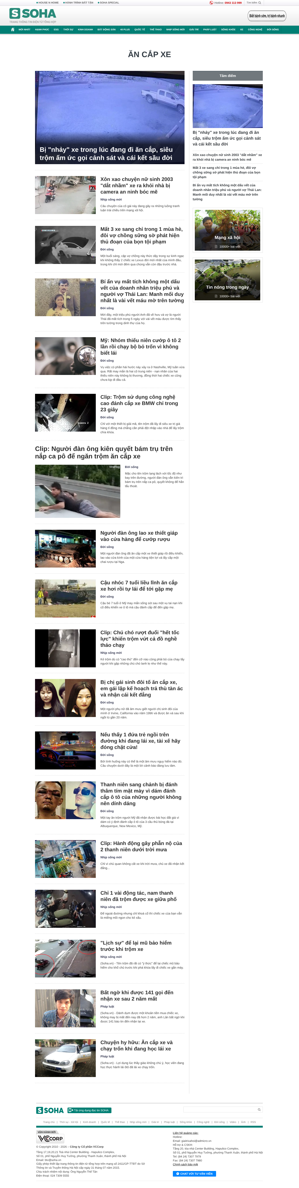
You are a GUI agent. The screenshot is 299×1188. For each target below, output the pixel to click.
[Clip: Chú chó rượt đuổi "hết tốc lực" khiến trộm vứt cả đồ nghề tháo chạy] (65, 648)
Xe (241, 29)
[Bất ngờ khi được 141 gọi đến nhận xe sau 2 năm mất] (65, 1008)
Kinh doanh (85, 29)
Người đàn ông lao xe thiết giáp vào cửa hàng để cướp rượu (139, 536)
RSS (253, 1122)
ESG (56, 29)
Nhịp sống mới (175, 29)
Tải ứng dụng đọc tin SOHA (91, 1110)
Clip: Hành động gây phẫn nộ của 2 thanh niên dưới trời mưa (141, 846)
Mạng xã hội (227, 237)
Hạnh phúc (42, 29)
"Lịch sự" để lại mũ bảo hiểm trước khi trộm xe (136, 946)
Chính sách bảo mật (185, 1164)
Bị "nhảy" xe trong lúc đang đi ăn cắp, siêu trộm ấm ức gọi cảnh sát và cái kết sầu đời (106, 153)
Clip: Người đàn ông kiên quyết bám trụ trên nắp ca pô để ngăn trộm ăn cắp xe (104, 452)
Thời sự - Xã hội (69, 1122)
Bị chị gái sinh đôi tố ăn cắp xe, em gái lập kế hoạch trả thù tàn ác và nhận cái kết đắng (141, 688)
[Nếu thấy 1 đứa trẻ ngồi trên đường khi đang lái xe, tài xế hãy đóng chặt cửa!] (65, 750)
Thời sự (68, 29)
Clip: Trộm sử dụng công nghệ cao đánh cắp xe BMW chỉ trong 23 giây (139, 403)
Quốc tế (139, 29)
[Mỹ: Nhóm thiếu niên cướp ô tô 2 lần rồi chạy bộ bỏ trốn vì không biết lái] (65, 356)
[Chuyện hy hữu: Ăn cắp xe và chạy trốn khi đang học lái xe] (65, 1058)
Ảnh (243, 1122)
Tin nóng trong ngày (227, 287)
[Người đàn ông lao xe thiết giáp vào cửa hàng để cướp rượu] (65, 549)
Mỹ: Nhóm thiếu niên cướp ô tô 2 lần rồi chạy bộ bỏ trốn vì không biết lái (140, 346)
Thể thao (156, 29)
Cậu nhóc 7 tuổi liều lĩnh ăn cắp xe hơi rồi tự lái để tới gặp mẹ (139, 586)
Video (233, 1122)
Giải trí (193, 29)
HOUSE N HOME (49, 2)
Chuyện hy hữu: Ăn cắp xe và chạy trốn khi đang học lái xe (136, 1045)
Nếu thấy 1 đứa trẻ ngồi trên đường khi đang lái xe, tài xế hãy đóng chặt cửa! (140, 741)
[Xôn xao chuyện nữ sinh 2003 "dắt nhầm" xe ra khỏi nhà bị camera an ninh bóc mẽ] (65, 195)
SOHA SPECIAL (109, 2)
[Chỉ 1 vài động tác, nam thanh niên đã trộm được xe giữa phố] (65, 909)
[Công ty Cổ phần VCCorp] (93, 1136)
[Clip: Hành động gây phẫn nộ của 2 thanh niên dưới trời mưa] (65, 859)
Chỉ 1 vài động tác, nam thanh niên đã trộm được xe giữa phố (138, 896)
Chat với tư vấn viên (196, 1173)
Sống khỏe (228, 29)
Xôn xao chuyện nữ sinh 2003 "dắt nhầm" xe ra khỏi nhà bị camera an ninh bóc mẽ (136, 185)
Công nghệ (255, 29)
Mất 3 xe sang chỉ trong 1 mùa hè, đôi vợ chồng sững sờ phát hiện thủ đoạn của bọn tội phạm (141, 235)
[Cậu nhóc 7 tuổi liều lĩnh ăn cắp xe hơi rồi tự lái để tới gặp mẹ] (65, 598)
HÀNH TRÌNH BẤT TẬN (79, 2)
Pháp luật (210, 29)
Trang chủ (49, 1122)
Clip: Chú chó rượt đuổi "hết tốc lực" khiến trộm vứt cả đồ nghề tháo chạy (139, 639)
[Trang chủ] (33, 16)
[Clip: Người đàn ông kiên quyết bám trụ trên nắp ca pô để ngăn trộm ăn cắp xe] (77, 491)
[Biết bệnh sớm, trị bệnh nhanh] (267, 16)
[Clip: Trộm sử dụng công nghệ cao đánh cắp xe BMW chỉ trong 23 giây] (65, 413)
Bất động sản (107, 29)
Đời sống (273, 29)
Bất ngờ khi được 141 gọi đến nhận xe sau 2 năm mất (136, 996)
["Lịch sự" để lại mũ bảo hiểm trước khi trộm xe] (65, 959)
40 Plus (125, 29)
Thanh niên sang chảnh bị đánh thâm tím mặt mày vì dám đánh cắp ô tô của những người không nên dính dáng (141, 794)
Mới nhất (24, 29)
